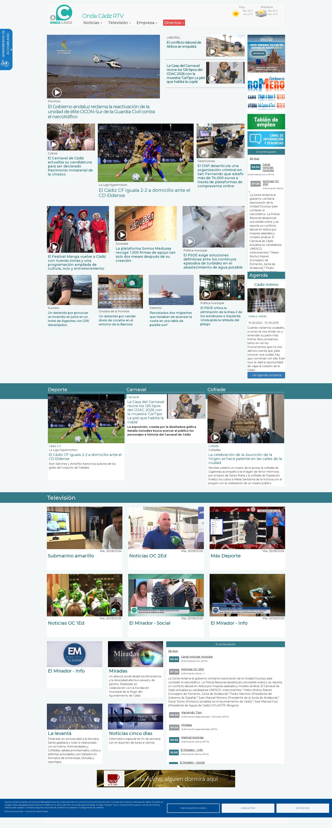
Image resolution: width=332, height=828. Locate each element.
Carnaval (133, 397)
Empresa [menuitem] (146, 22)
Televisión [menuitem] (118, 22)
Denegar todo (248, 808)
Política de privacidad (13, 811)
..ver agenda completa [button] (266, 375)
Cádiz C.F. (55, 446)
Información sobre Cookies (36, 811)
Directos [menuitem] (173, 22)
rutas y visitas (257, 316)
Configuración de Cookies (193, 808)
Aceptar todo (302, 808)
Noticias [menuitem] (91, 22)
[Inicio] (62, 14)
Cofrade (213, 446)
